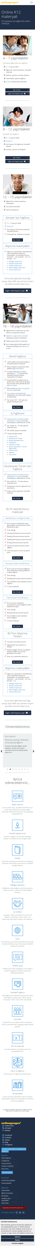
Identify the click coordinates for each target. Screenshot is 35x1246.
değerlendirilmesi (18, 368)
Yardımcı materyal (7, 1166)
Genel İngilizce (6, 1158)
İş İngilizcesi (5, 1161)
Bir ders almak (7, 1172)
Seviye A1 (9, 141)
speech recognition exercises (18, 389)
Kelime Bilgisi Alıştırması (17, 267)
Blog (6, 1142)
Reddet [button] (17, 1240)
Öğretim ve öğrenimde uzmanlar (17, 336)
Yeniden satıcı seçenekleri (6, 1199)
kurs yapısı (13, 385)
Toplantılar (12, 442)
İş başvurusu (13, 436)
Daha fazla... (5, 1169)
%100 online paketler (8, 1180)
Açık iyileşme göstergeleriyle (16, 393)
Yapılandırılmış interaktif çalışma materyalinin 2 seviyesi (18, 420)
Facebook (8, 1135)
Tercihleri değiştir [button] (17, 1243)
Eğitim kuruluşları (7, 1193)
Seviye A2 (10, 226)
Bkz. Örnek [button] (16, 90)
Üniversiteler (5, 1190)
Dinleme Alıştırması (15, 263)
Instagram (8, 1144)
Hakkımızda (9, 1126)
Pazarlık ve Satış (14, 444)
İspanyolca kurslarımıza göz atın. (13, 1208)
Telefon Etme (13, 450)
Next (33, 750)
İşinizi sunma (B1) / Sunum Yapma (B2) (18, 447)
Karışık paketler (6, 1183)
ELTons (8, 82)
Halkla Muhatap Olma (16, 440)
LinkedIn (8, 1137)
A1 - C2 (16, 373)
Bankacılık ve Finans (15, 438)
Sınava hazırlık (6, 1163)
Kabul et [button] (17, 1237)
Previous (1, 750)
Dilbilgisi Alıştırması (15, 261)
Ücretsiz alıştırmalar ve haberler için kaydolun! (13, 1150)
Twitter (7, 1140)
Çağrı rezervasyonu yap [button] (15, 94)
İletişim (7, 1130)
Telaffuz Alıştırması (15, 265)
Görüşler (8, 1128)
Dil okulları (4, 1196)
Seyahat (11, 452)
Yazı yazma (12, 454)
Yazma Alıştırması (15, 270)
